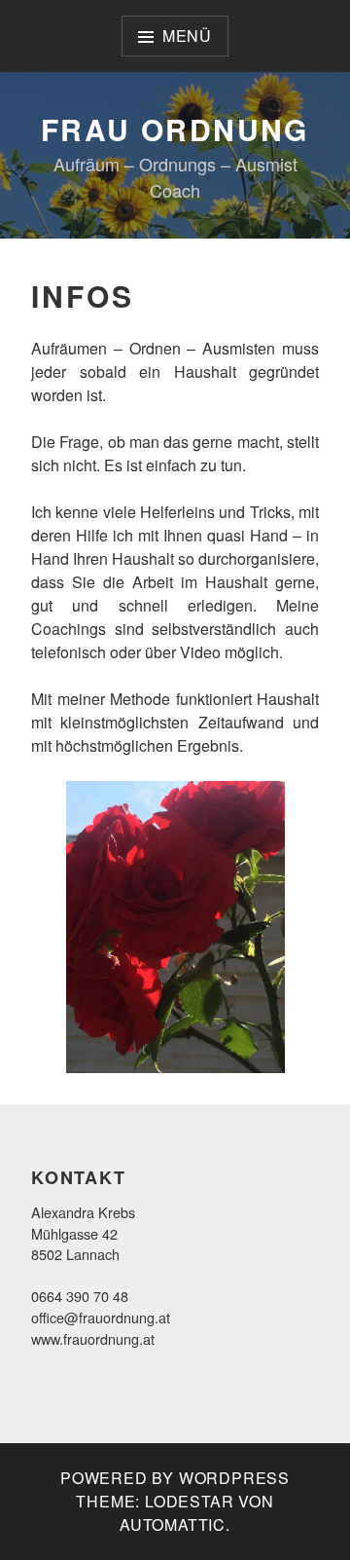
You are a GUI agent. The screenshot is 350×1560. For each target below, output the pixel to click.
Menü (187, 35)
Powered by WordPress (175, 1478)
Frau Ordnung (175, 129)
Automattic (173, 1524)
